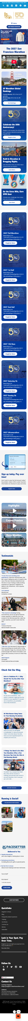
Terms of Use (16, 1002)
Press (21, 1002)
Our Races (4, 922)
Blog (3, 914)
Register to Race (6, 912)
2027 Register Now (14, 26)
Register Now (5, 39)
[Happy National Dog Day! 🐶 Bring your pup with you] (7, 812)
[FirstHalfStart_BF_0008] (14, 723)
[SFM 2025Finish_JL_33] (14, 765)
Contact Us (5, 924)
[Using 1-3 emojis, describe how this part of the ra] (7, 826)
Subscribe (6, 887)
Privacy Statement (10, 1002)
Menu (15, 23)
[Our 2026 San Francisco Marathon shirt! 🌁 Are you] (19, 812)
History (4, 927)
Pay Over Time (5, 948)
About (24, 1002)
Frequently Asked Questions (9, 917)
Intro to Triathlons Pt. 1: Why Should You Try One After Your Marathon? (14, 679)
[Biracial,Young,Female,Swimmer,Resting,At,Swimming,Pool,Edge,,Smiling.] (14, 688)
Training (4, 919)
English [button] (5, 977)
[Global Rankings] (14, 79)
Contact (14, 1004)
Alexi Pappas (5, 657)
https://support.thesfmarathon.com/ (12, 986)
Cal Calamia (5, 590)
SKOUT (3, 624)
